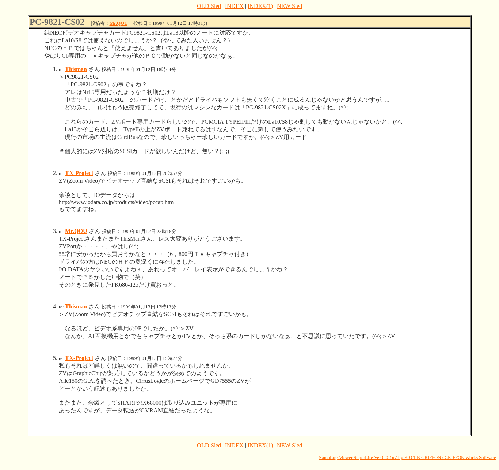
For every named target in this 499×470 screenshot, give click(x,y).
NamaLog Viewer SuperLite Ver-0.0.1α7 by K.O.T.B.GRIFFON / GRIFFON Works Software (407, 457)
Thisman (76, 69)
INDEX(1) (260, 6)
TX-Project (79, 173)
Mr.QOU (118, 23)
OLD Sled (209, 6)
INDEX (234, 6)
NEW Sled (289, 6)
